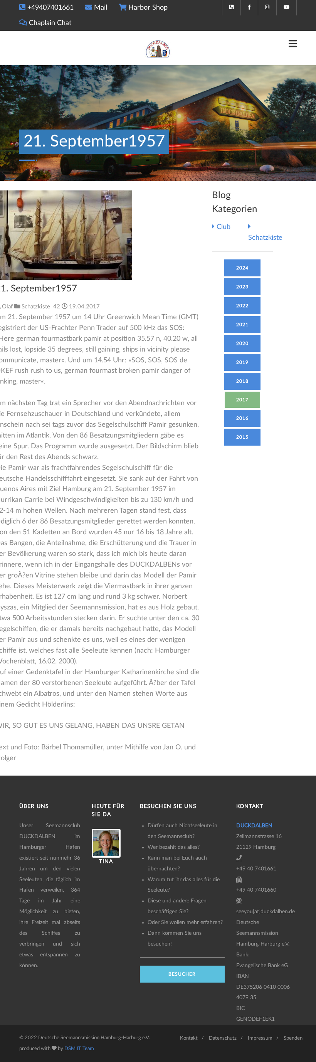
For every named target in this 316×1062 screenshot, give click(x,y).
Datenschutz (223, 1038)
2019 (242, 362)
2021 (242, 324)
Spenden (293, 1038)
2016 (242, 418)
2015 (242, 437)
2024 (242, 268)
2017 (242, 399)
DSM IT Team (79, 1048)
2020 (242, 343)
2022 (242, 305)
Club (222, 227)
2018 (242, 381)
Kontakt (189, 1038)
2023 (242, 286)
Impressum (260, 1038)
